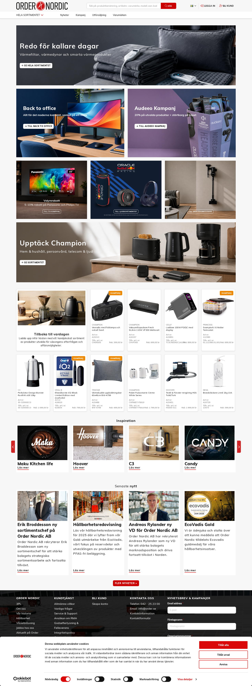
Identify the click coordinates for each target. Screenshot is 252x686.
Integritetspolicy (64, 632)
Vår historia (23, 613)
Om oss (21, 608)
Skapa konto (100, 603)
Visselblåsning (25, 623)
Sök (170, 6)
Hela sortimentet (28, 15)
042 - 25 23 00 (150, 603)
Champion (97, 325)
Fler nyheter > (126, 583)
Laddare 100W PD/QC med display (179, 328)
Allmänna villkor (64, 603)
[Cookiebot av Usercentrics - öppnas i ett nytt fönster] (22, 679)
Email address (175, 603)
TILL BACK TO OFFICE (40, 126)
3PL (18, 603)
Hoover (170, 390)
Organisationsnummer (180, 636)
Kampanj (80, 15)
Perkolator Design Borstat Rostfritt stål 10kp (31, 394)
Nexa (205, 390)
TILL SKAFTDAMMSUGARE (200, 211)
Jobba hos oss (25, 627)
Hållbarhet (23, 618)
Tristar (96, 390)
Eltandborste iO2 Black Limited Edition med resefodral (66, 395)
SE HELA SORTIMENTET (37, 65)
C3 (19, 390)
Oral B (58, 390)
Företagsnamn (175, 620)
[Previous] (13, 447)
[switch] (99, 679)
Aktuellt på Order (27, 632)
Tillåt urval (223, 654)
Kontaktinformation (142, 613)
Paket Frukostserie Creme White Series (142, 394)
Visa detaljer (185, 679)
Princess (207, 325)
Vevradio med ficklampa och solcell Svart (106, 328)
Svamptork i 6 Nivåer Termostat (213, 328)
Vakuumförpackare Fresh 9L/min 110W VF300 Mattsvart (144, 328)
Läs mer (23, 467)
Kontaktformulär (140, 618)
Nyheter (64, 15)
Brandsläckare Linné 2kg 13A (217, 392)
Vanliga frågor (63, 608)
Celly (169, 325)
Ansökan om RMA (65, 618)
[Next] (239, 447)
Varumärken (119, 15)
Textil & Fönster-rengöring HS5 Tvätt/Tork (181, 394)
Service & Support (65, 613)
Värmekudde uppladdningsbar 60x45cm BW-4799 (107, 394)
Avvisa (223, 664)
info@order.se (147, 608)
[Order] (42, 5)
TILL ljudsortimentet (126, 211)
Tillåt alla (223, 645)
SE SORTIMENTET (34, 262)
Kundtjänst (64, 598)
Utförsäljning (99, 15)
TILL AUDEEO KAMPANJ (152, 126)
